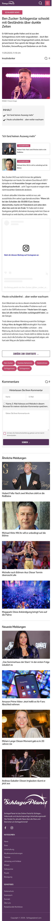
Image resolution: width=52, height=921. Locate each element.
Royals (6, 873)
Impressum (8, 895)
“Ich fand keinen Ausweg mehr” (20, 115)
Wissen (6, 865)
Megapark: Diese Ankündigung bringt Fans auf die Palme (24, 613)
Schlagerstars (24, 368)
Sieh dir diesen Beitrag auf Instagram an (21, 255)
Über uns (7, 903)
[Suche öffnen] (40, 3)
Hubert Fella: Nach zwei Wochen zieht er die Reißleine (23, 494)
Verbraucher (8, 869)
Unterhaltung (9, 849)
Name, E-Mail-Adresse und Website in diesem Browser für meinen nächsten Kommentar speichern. (25, 405)
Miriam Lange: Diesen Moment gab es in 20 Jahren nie (23, 742)
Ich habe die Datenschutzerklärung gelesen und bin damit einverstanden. (25, 434)
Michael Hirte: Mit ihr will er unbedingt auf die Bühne (24, 534)
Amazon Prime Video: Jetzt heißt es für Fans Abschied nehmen (23, 703)
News (6, 841)
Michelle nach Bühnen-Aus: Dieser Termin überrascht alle (22, 574)
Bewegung (8, 877)
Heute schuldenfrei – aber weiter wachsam (25, 119)
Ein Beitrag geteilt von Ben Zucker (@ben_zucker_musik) (27, 287)
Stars (6, 845)
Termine (7, 857)
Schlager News (12, 12)
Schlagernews (9, 368)
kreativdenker (8, 58)
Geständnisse (42, 363)
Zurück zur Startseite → (26, 353)
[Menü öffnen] (47, 3)
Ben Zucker (8, 363)
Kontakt (7, 899)
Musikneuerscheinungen (13, 853)
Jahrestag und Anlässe (12, 861)
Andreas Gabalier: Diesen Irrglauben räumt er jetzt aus (23, 782)
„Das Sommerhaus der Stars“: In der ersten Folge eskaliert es (25, 663)
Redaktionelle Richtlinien (13, 907)
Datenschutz (9, 891)
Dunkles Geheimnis (25, 363)
